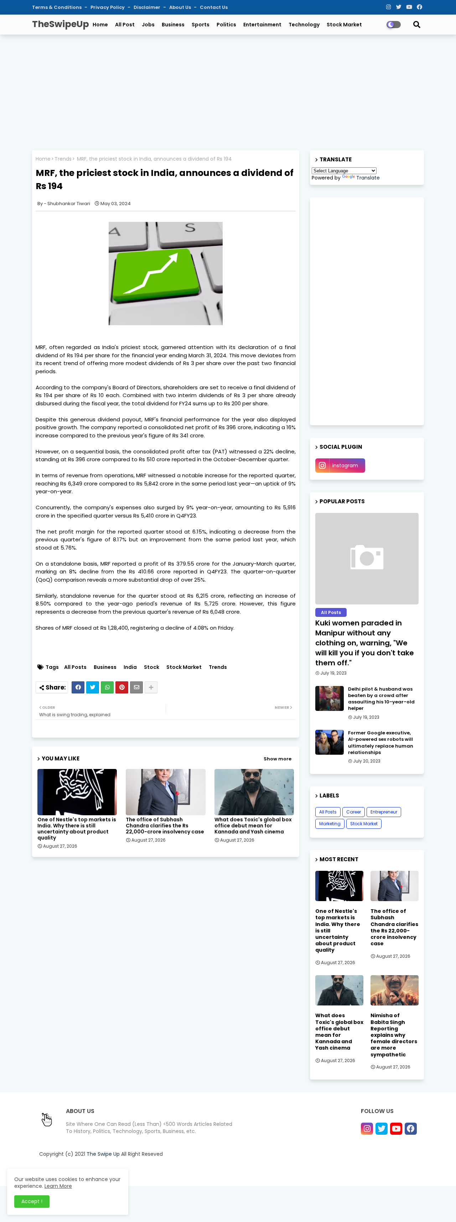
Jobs (148, 24)
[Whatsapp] (107, 687)
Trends (63, 159)
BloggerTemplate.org (183, 1171)
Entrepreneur (383, 812)
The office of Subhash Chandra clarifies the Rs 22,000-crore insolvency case (165, 826)
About (288, 1171)
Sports (200, 24)
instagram (345, 465)
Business (173, 24)
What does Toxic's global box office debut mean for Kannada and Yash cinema (253, 826)
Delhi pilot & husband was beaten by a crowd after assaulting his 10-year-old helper (381, 699)
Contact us (314, 1171)
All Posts (75, 667)
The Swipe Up (103, 1154)
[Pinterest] (121, 687)
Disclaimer (147, 7)
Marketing (330, 824)
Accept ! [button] (31, 1201)
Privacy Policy (108, 7)
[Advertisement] (228, 91)
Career (353, 812)
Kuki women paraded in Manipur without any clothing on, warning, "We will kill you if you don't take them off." (364, 643)
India (130, 667)
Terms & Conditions (57, 7)
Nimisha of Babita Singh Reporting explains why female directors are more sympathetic (393, 1034)
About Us (180, 7)
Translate (368, 177)
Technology (304, 24)
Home (100, 24)
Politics (226, 24)
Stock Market (344, 24)
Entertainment (262, 24)
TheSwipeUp (60, 24)
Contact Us (214, 7)
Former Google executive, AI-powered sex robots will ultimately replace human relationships (380, 743)
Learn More (58, 1186)
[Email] (136, 687)
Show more (277, 758)
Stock (151, 667)
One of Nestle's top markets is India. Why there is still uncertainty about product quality (76, 829)
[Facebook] (78, 687)
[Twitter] (92, 687)
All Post (125, 24)
